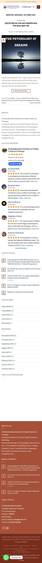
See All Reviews (21, 248)
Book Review (6, 306)
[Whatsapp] (6, 557)
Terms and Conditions (20, 555)
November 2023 (8, 335)
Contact (34, 545)
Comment (10, 280)
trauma (4, 103)
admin (31, 31)
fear (37, 98)
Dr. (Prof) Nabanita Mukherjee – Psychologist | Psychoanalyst (21, 549)
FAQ (21, 547)
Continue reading (21, 91)
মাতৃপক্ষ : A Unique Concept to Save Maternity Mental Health (23, 286)
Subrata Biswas (14, 202)
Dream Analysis (30, 98)
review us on (14, 163)
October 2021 (7, 340)
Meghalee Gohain (15, 216)
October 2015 (7, 369)
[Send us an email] (7, 528)
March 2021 (6, 356)
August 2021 (6, 348)
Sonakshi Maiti (14, 169)
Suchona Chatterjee (16, 233)
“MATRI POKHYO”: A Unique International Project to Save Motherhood (23, 277)
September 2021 (8, 344)
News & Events (24, 545)
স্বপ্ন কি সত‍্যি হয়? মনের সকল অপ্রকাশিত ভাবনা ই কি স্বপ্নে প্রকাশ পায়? (21, 24)
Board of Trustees (11, 545)
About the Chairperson (21, 552)
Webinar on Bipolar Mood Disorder (20, 292)
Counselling (21, 20)
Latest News (6, 315)
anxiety (23, 98)
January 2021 (7, 364)
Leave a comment (35, 103)
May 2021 (5, 352)
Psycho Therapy (18, 100)
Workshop (5, 323)
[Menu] (38, 7)
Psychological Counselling (31, 100)
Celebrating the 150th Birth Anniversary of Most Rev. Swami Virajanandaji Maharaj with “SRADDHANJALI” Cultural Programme (23, 262)
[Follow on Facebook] (3, 528)
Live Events (6, 319)
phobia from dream (7, 100)
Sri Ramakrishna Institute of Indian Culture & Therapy (23, 150)
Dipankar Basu (14, 185)
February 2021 (7, 360)
